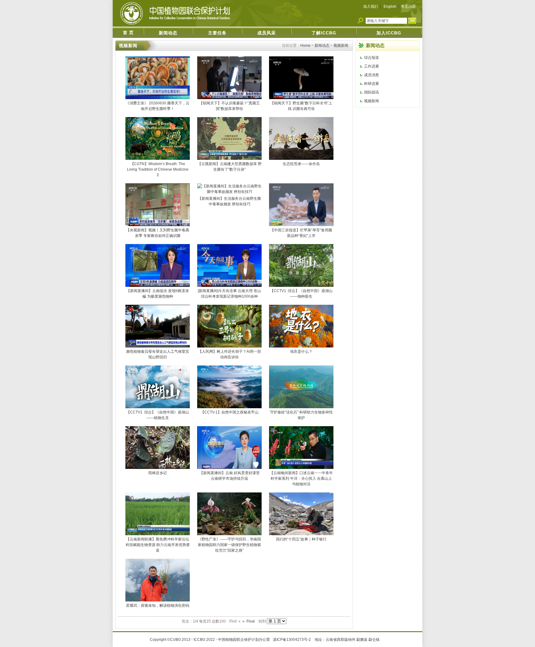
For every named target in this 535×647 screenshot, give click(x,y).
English (390, 6)
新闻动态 (168, 32)
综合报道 (371, 57)
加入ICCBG (388, 32)
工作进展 (371, 66)
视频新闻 (340, 45)
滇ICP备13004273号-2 (292, 639)
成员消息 (371, 75)
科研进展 (371, 83)
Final (250, 621)
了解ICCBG (323, 32)
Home (305, 45)
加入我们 (370, 6)
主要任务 (217, 32)
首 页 (128, 32)
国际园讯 (371, 92)
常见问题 (408, 6)
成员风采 (266, 32)
